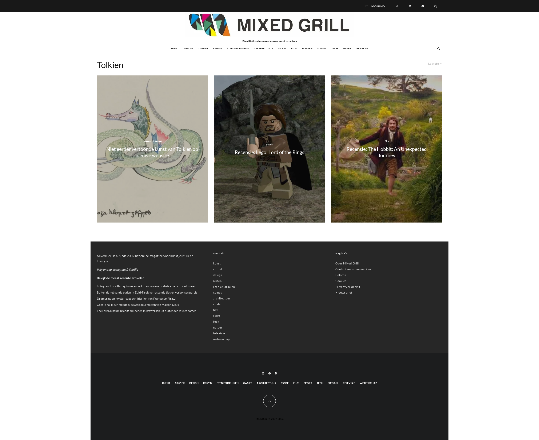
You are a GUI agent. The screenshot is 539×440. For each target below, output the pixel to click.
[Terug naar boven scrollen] (269, 401)
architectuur (263, 48)
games (322, 48)
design (203, 48)
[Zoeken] (435, 6)
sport (347, 48)
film (294, 48)
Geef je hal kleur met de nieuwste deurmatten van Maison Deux (138, 304)
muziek (188, 48)
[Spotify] (422, 6)
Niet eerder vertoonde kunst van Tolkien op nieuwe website (152, 152)
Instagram (119, 269)
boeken (307, 48)
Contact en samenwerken (353, 269)
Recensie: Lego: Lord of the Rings (269, 152)
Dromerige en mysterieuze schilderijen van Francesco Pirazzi (136, 298)
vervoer (362, 48)
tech (334, 48)
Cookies (341, 281)
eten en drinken (238, 48)
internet (157, 141)
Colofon (340, 275)
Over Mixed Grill (347, 263)
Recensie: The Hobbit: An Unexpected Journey (387, 152)
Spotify (133, 269)
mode (282, 48)
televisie (219, 333)
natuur (217, 327)
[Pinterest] (409, 6)
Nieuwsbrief (343, 292)
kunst (175, 48)
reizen (217, 48)
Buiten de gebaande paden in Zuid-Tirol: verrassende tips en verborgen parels (147, 292)
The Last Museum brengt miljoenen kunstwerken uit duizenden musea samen (146, 311)
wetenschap (221, 339)
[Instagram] (397, 6)
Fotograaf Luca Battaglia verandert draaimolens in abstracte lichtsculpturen (146, 286)
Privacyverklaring (347, 286)
